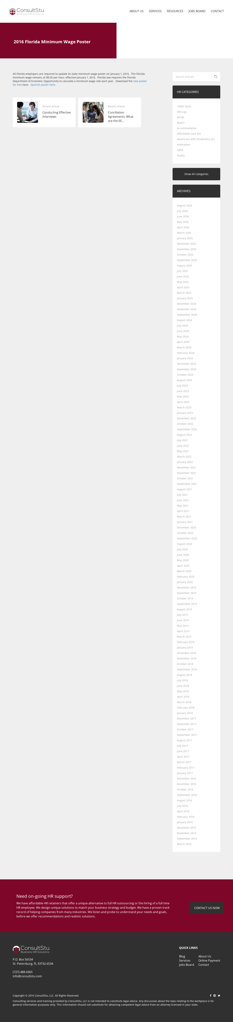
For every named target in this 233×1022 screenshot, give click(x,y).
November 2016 (186, 784)
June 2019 (183, 620)
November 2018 (186, 658)
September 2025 (187, 260)
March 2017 (184, 762)
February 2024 (185, 353)
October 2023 (185, 374)
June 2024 (183, 331)
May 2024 (183, 336)
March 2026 (184, 232)
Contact (217, 11)
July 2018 (182, 680)
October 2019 (185, 598)
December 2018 (186, 653)
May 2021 (183, 505)
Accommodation (187, 128)
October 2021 (185, 478)
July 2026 (182, 211)
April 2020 (183, 565)
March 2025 (184, 293)
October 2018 (185, 664)
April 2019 (183, 631)
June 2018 (183, 685)
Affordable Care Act (189, 133)
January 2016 (185, 822)
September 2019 (187, 604)
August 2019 (184, 609)
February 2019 (185, 642)
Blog (182, 956)
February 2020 (185, 576)
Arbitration (183, 144)
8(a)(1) (180, 122)
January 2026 (185, 238)
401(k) (180, 117)
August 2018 (184, 675)
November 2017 (186, 724)
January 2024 (185, 358)
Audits (181, 155)
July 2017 (182, 745)
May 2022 (183, 451)
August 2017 (184, 740)
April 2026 (183, 227)
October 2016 (185, 789)
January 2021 (185, 522)
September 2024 (187, 314)
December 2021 (186, 467)
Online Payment (209, 961)
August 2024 (184, 320)
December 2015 (186, 827)
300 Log (181, 112)
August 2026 (184, 205)
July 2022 (182, 440)
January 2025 (185, 298)
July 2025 (182, 271)
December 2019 (186, 587)
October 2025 (185, 254)
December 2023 (186, 363)
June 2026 (183, 216)
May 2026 (183, 222)
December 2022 (186, 418)
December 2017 (186, 718)
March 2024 (184, 347)
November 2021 (186, 473)
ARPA (180, 150)
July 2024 (182, 325)
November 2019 (186, 593)
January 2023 (185, 413)
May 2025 (183, 282)
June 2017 (183, 751)
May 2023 (183, 396)
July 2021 (182, 494)
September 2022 (187, 429)
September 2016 (187, 795)
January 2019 (185, 647)
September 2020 (187, 538)
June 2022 (183, 445)
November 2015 (186, 833)
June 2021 (183, 500)
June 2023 (183, 391)
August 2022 (184, 434)
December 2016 (186, 778)
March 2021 (184, 516)
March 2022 (184, 456)
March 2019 (184, 636)
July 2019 (182, 615)
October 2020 (185, 533)
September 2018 (187, 669)
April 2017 (183, 756)
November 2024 (186, 309)
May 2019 (183, 625)
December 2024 (186, 303)
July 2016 (182, 806)
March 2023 (184, 407)
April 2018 (183, 696)
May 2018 (183, 691)
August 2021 (184, 489)
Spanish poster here (42, 84)
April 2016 (183, 811)
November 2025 (186, 249)
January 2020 (185, 582)
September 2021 (187, 484)
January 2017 (185, 773)
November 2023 (186, 369)
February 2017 (185, 767)
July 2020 (182, 549)
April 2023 (183, 402)
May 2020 (183, 560)
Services (155, 11)
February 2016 (185, 816)
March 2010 (184, 844)
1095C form (184, 106)
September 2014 (187, 838)
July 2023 (182, 385)
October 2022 (185, 423)
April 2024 (183, 342)
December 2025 (186, 243)
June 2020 (183, 554)
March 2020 (184, 571)
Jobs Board (197, 11)
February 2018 (185, 707)
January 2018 (185, 713)
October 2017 (185, 729)
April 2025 (183, 287)
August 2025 (184, 265)
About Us (136, 11)
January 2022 (185, 462)
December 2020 (186, 527)
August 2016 (184, 800)
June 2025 (183, 276)
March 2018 (184, 702)
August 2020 (184, 544)
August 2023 (184, 380)
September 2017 (187, 735)
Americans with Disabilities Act (196, 139)
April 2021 (183, 511)
